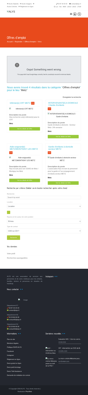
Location (10, 202)
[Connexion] (75, 14)
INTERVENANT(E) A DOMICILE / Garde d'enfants (63, 104)
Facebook (10, 351)
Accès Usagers (26, 4)
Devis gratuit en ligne (14, 363)
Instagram (10, 355)
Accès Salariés (13, 4)
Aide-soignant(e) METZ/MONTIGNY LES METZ (24, 148)
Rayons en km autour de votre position (20, 217)
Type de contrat (12, 226)
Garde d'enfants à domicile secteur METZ (60, 148)
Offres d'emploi (71, 87)
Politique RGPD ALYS (14, 347)
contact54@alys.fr (14, 329)
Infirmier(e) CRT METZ (20, 103)
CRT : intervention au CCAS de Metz (70, 348)
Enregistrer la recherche (72, 97)
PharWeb (29, 391)
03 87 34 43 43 (62, 4)
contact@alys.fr (76, 4)
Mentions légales (12, 343)
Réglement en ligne (26, 6)
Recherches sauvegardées (17, 258)
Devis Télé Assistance (14, 371)
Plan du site (11, 339)
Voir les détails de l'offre (24, 129)
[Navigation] (71, 14)
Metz (24, 90)
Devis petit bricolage (14, 367)
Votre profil (11, 254)
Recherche (10, 194)
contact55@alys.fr (14, 319)
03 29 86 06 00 (13, 317)
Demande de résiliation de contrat (18, 375)
